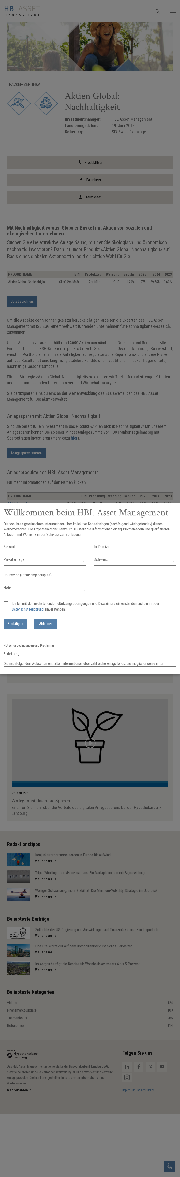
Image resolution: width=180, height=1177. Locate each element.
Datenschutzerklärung (28, 609)
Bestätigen (15, 624)
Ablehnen (45, 624)
